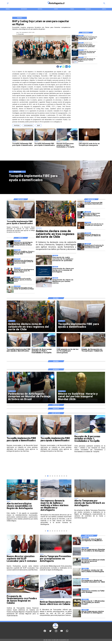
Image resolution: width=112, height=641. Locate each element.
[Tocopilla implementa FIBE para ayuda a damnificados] (80, 204)
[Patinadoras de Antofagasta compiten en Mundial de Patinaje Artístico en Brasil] (10, 243)
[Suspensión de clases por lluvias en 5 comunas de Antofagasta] (75, 53)
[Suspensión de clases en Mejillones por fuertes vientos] (75, 60)
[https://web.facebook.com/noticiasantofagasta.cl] (45, 631)
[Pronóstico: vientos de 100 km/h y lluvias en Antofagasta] (77, 572)
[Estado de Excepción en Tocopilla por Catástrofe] (80, 236)
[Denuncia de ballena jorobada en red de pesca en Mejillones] (77, 562)
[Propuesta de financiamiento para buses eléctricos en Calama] (23, 592)
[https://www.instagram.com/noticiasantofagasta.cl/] (56, 631)
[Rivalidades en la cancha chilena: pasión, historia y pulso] (10, 280)
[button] (16, 125)
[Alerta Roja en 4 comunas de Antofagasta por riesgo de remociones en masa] (75, 38)
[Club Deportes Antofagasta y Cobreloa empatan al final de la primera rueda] (10, 261)
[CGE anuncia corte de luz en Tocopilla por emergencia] (80, 225)
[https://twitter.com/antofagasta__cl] (50, 631)
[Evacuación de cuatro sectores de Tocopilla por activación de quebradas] (75, 45)
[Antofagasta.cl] (8, 4)
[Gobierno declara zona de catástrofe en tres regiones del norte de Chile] (56, 226)
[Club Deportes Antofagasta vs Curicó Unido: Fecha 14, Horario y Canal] (10, 271)
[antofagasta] (56, 5)
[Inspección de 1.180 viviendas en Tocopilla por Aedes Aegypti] (77, 603)
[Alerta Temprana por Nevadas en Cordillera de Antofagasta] (77, 551)
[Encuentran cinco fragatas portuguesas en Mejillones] (77, 541)
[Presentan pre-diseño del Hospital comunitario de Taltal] (77, 582)
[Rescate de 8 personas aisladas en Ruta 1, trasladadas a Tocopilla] (80, 214)
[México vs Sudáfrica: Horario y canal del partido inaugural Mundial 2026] (10, 252)
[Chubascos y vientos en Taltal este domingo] (77, 592)
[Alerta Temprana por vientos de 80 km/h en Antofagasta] (77, 613)
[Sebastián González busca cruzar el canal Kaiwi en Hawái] (10, 289)
